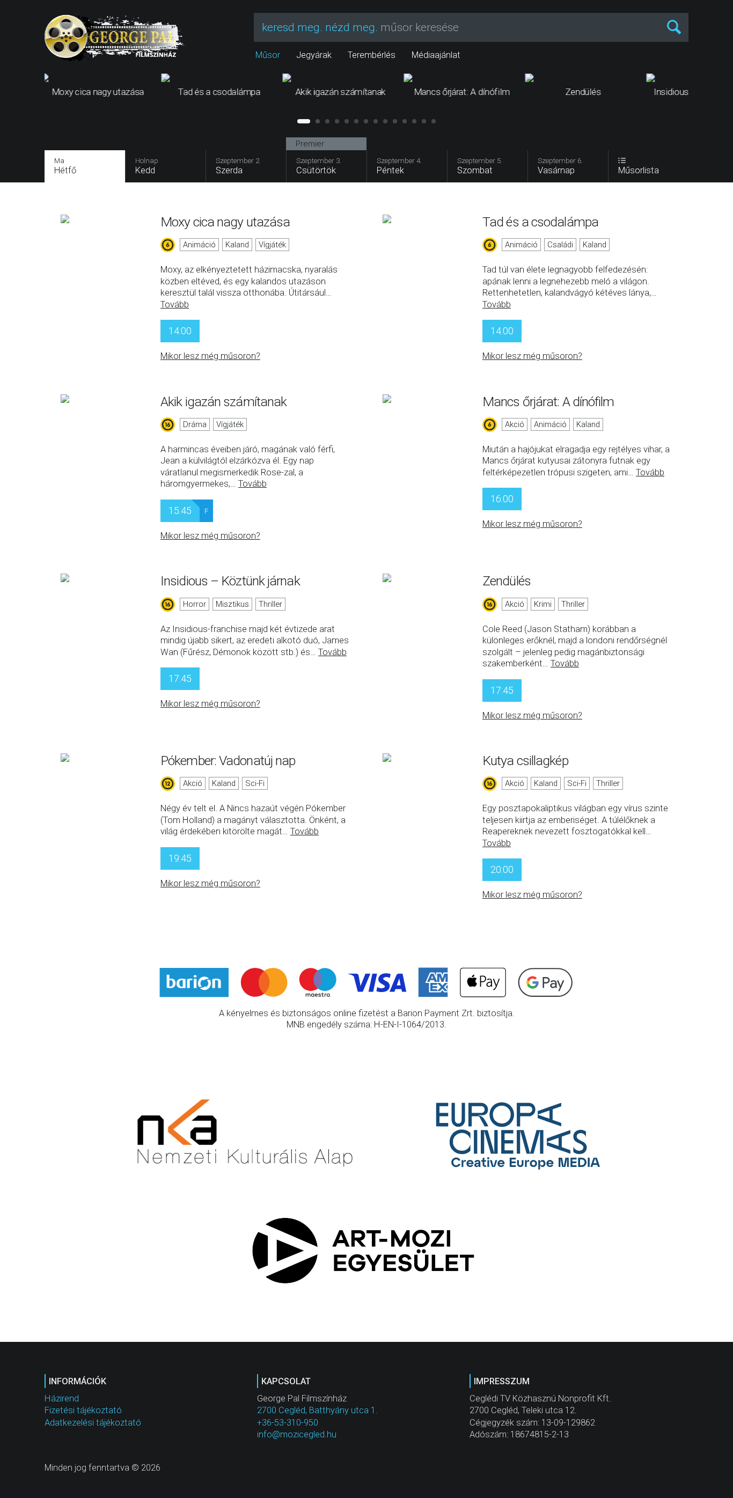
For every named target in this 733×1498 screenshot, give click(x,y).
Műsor (267, 55)
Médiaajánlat (436, 55)
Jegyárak (314, 55)
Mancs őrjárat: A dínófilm (548, 401)
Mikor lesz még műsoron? (210, 356)
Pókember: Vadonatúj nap (227, 760)
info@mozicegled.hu (296, 1434)
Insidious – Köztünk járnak (230, 581)
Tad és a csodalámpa (540, 222)
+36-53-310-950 (287, 1423)
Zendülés (506, 581)
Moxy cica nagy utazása (225, 222)
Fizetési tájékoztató (83, 1410)
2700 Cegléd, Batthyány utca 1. (317, 1410)
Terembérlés (371, 55)
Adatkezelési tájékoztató (93, 1423)
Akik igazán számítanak (223, 401)
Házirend (62, 1398)
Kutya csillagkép (525, 760)
